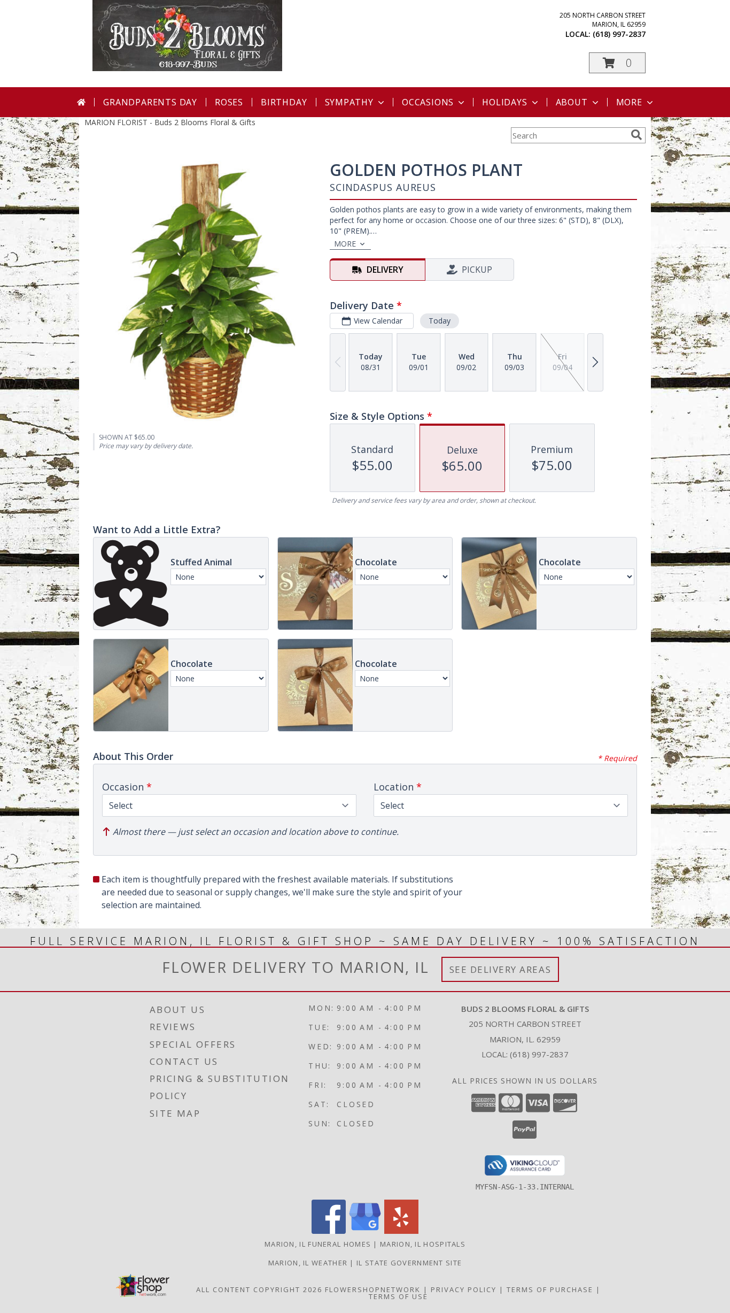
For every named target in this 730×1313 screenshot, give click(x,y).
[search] (636, 135)
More (629, 102)
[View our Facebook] (329, 1231)
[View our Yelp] (401, 1231)
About (572, 102)
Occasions (428, 102)
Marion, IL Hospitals (422, 1244)
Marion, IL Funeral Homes (318, 1244)
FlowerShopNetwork (373, 1289)
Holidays (504, 102)
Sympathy (349, 102)
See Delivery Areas (500, 969)
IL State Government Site (409, 1263)
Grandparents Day (150, 102)
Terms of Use (398, 1296)
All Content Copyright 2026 (259, 1289)
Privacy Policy (463, 1289)
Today (440, 321)
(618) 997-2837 (619, 34)
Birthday (284, 102)
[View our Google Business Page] (365, 1231)
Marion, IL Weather (307, 1263)
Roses (229, 102)
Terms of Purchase (550, 1289)
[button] (617, 62)
